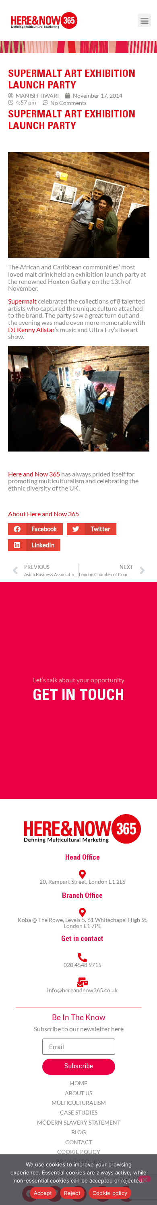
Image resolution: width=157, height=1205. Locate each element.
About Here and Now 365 (43, 513)
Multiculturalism (79, 1102)
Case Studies (78, 1112)
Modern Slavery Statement (78, 1122)
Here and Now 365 (34, 474)
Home (78, 1083)
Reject (72, 1193)
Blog (78, 1132)
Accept (43, 1193)
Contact (78, 1142)
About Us (78, 1093)
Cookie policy (110, 1193)
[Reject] (144, 1179)
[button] (144, 20)
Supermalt (22, 301)
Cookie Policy (78, 1151)
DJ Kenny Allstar (31, 329)
